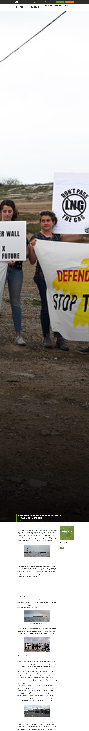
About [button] (51, 2)
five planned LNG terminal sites (33, 571)
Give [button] (45, 2)
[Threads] (1, 21)
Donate (69, 2)
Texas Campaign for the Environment (39, 675)
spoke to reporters (52, 675)
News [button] (40, 2)
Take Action (60, 2)
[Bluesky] (1, 18)
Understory (28, 7)
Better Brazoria (33, 695)
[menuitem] (26, 2)
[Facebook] (1, 14)
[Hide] (0, 24)
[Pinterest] (1, 16)
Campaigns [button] (33, 2)
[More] (1, 23)
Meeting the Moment (67, 535)
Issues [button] (25, 2)
